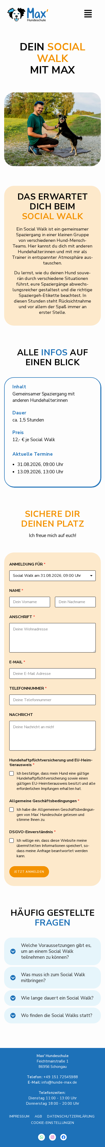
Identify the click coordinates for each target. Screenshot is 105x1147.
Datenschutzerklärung (70, 1116)
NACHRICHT (21, 714)
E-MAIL (17, 662)
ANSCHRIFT (22, 617)
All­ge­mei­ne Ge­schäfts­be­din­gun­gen (44, 801)
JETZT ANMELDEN (29, 872)
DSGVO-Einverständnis (32, 832)
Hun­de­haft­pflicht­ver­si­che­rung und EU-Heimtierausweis (51, 762)
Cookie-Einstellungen (52, 1122)
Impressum (19, 1116)
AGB (38, 1116)
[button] (76, 14)
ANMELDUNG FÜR (27, 564)
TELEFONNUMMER (28, 688)
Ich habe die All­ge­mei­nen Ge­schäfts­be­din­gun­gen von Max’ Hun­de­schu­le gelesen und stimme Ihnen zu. (56, 814)
